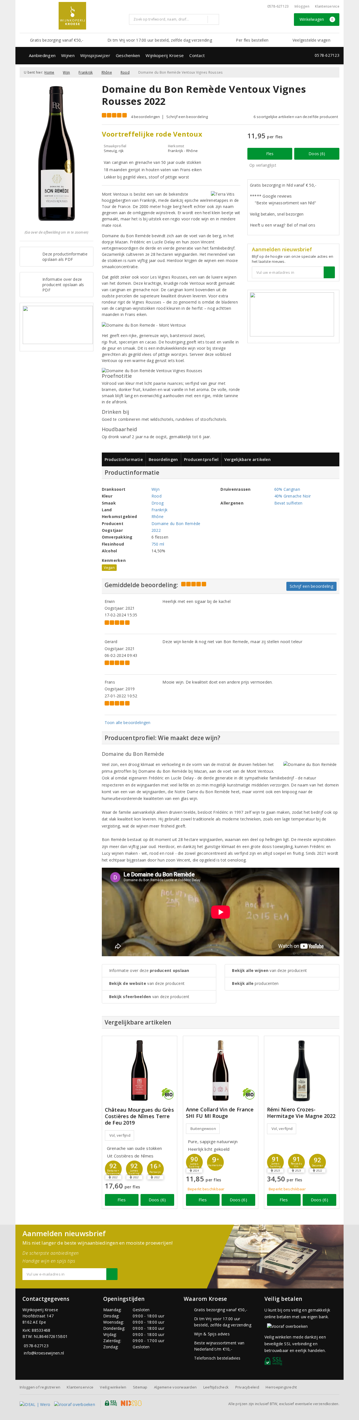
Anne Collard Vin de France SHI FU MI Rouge (220, 1112)
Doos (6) (317, 153)
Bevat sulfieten (288, 503)
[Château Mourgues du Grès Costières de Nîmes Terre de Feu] (139, 1070)
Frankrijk (86, 72)
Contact (197, 55)
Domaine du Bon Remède (176, 523)
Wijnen (68, 55)
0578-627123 (278, 6)
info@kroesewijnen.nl (44, 1353)
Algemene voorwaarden (175, 1387)
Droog (157, 503)
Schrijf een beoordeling (187, 116)
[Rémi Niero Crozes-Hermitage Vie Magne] (301, 1070)
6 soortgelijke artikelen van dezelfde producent (296, 116)
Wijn (66, 72)
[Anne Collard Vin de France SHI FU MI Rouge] (220, 1070)
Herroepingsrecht (281, 1387)
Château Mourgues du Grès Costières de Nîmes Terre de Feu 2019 (139, 1116)
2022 (156, 530)
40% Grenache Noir (292, 496)
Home (49, 72)
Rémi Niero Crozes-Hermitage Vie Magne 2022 (301, 1112)
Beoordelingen (163, 459)
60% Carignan (287, 489)
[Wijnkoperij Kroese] (72, 16)
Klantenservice (327, 6)
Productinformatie (124, 459)
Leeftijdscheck (216, 1387)
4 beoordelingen (145, 116)
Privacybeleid (247, 1387)
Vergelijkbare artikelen (247, 459)
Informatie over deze (149, 970)
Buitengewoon (203, 1128)
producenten (255, 983)
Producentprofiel (201, 459)
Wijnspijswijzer (95, 55)
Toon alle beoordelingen (128, 722)
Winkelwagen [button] (316, 19)
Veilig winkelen (113, 1387)
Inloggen (301, 6)
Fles (270, 153)
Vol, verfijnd (119, 1135)
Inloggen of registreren (40, 1387)
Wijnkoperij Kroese (165, 55)
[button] (134, 1169)
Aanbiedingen (42, 55)
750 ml (157, 544)
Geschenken (128, 55)
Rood (125, 72)
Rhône (107, 72)
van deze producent (147, 983)
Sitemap (140, 1387)
